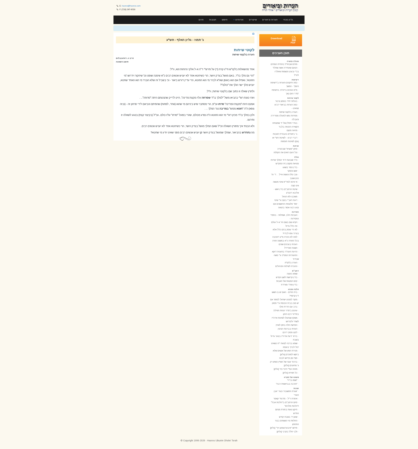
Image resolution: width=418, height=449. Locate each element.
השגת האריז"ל (290, 248)
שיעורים (253, 19)
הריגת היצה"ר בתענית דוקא (284, 251)
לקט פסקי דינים (290, 332)
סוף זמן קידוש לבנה (288, 358)
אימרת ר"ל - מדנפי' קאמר (285, 398)
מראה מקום (292, 130)
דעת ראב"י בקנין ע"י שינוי (285, 200)
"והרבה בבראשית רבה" (286, 384)
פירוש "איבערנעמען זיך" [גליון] (283, 428)
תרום (201, 19)
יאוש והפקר (292, 171)
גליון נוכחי (288, 19)
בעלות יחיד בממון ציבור (286, 101)
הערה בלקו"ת (291, 262)
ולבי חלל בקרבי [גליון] (287, 431)
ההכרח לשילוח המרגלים (286, 266)
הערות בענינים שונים (288, 244)
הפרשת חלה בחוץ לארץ (286, 325)
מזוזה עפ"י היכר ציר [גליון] (285, 369)
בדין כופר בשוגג (290, 167)
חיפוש (224, 19)
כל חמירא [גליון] (290, 373)
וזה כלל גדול (291, 226)
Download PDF (283, 40)
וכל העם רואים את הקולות (285, 152)
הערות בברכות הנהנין (287, 329)
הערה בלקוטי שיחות (288, 112)
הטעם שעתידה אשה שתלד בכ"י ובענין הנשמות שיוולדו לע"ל (286, 71)
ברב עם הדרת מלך (288, 306)
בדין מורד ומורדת (289, 284)
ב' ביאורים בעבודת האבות (285, 134)
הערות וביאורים (270, 19)
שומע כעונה (292, 273)
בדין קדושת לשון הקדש (286, 277)
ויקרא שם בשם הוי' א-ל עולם (284, 222)
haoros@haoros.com (131, 6)
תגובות (212, 19)
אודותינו (239, 19)
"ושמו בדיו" (292, 380)
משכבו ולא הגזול (289, 196)
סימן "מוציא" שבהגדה (287, 149)
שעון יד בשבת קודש (288, 417)
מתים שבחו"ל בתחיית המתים (284, 64)
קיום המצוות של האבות (286, 281)
